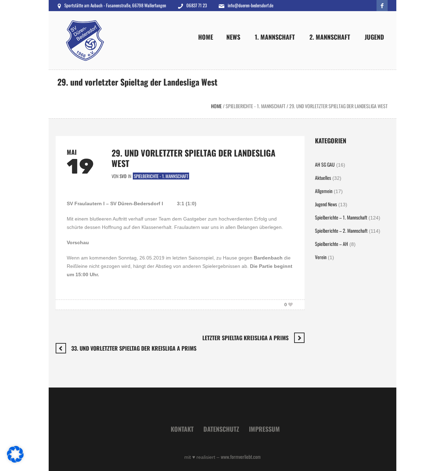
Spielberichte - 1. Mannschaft (255, 106)
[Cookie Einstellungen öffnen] (15, 460)
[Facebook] (382, 5)
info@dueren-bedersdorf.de (250, 5)
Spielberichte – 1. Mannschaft (341, 217)
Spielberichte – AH (331, 243)
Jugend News (326, 204)
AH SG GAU (325, 164)
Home (216, 106)
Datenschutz (221, 429)
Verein (320, 257)
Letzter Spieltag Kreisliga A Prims (245, 338)
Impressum (264, 429)
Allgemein (323, 190)
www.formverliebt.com (241, 456)
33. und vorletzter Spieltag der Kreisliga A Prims (133, 348)
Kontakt (182, 429)
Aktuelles (323, 177)
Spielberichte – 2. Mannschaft (341, 230)
